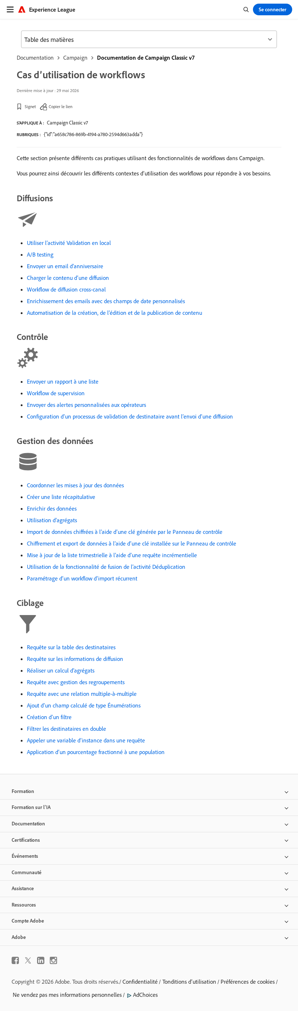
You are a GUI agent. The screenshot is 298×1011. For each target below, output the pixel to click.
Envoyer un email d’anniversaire (65, 266)
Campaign (75, 57)
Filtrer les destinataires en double (66, 728)
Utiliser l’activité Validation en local (69, 242)
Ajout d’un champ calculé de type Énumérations (84, 705)
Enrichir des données (52, 508)
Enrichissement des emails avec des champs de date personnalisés (106, 301)
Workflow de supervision (56, 393)
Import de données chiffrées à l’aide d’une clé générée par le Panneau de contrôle (124, 531)
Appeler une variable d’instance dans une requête (86, 740)
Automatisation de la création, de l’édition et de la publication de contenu (114, 312)
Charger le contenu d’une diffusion (68, 277)
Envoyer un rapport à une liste (62, 381)
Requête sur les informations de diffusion (75, 658)
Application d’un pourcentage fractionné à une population (96, 752)
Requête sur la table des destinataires (71, 647)
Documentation (35, 57)
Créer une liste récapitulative (61, 496)
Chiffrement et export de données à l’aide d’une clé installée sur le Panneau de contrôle (131, 543)
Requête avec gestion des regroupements (76, 682)
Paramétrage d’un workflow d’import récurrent (82, 578)
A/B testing (40, 254)
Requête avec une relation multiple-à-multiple (82, 693)
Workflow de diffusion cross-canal (66, 289)
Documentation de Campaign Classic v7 (145, 57)
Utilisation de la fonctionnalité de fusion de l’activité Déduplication (106, 566)
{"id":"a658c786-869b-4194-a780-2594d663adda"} (93, 134)
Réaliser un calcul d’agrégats (60, 670)
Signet (30, 106)
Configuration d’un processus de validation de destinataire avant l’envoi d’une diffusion (130, 416)
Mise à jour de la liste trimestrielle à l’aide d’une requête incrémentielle (112, 555)
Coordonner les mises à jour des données (75, 485)
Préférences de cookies (248, 981)
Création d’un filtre (49, 717)
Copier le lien (60, 106)
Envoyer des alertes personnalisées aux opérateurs (86, 404)
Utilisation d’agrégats (52, 520)
